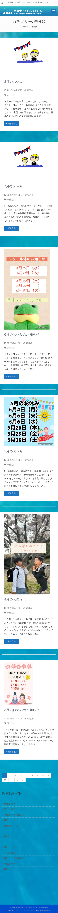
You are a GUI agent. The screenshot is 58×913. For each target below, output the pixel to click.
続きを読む (12, 123)
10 (5, 780)
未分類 (10, 94)
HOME (25, 26)
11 (11, 780)
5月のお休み (13, 451)
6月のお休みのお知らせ (22, 334)
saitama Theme (30, 911)
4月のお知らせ (15, 599)
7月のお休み (13, 186)
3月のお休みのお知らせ (22, 710)
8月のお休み (13, 82)
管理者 (30, 90)
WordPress (19, 911)
